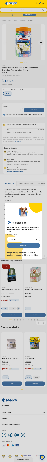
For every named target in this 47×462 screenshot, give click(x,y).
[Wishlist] (36, 3)
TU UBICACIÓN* (12, 235)
